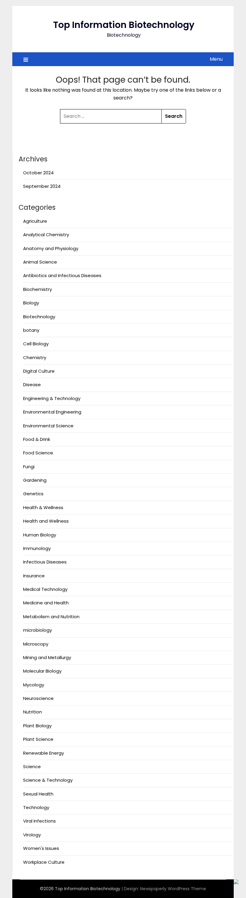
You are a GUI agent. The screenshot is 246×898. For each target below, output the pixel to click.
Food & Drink (36, 439)
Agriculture (35, 221)
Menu (216, 59)
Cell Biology (36, 344)
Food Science (38, 453)
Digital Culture (39, 371)
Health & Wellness (43, 507)
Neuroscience (38, 698)
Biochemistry (37, 289)
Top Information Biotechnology (123, 24)
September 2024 (42, 186)
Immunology (37, 548)
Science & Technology (48, 780)
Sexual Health (38, 794)
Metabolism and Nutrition (51, 616)
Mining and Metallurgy (47, 657)
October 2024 (38, 173)
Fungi (28, 466)
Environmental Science (48, 426)
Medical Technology (45, 589)
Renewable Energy (43, 753)
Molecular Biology (42, 671)
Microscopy (35, 644)
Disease (32, 384)
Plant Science (38, 739)
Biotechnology (39, 316)
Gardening (34, 480)
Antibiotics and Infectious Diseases (62, 275)
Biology (31, 303)
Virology (32, 835)
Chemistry (34, 357)
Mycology (33, 685)
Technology (36, 807)
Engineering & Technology (51, 398)
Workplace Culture (43, 862)
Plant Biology (37, 725)
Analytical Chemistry (46, 234)
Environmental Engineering (52, 412)
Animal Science (40, 262)
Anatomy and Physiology (50, 248)
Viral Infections (39, 821)
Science (32, 766)
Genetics (33, 493)
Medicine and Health (46, 603)
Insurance (34, 576)
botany (31, 330)
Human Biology (39, 535)
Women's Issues (41, 848)
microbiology (37, 630)
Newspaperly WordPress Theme (173, 889)
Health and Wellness (46, 521)
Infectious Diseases (45, 562)
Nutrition (32, 712)
